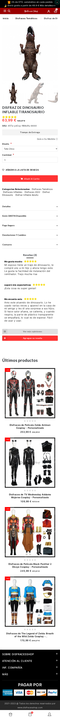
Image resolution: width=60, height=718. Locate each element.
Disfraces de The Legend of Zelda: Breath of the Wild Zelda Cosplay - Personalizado (30, 636)
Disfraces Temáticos (26, 18)
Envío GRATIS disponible (14, 216)
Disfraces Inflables (12, 192)
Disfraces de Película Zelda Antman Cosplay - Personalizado (30, 426)
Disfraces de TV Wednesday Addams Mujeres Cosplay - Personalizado (30, 496)
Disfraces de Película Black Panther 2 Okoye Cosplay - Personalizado (30, 565)
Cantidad (7, 155)
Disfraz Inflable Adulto (26, 195)
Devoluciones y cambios (14, 235)
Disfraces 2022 (32, 192)
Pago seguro (8, 225)
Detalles (6, 206)
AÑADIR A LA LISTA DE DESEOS (22, 170)
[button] (54, 53)
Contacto (7, 244)
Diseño (5, 144)
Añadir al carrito (31, 179)
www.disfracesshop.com (30, 707)
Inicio (6, 18)
